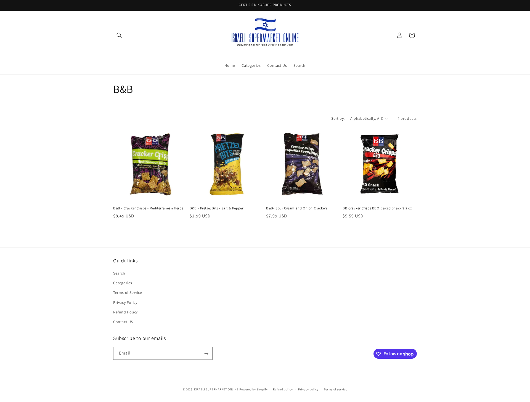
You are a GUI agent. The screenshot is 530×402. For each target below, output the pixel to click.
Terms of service (335, 389)
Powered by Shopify (253, 389)
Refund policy (283, 389)
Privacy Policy (125, 302)
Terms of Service (127, 292)
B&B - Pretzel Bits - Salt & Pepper (216, 208)
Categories (122, 282)
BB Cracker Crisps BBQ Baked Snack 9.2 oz (377, 208)
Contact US (123, 321)
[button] (119, 35)
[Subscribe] (206, 353)
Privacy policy (308, 389)
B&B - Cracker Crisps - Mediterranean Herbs (148, 208)
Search (119, 273)
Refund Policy (125, 312)
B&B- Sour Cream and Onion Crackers (296, 208)
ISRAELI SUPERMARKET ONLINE (216, 389)
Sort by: (337, 118)
